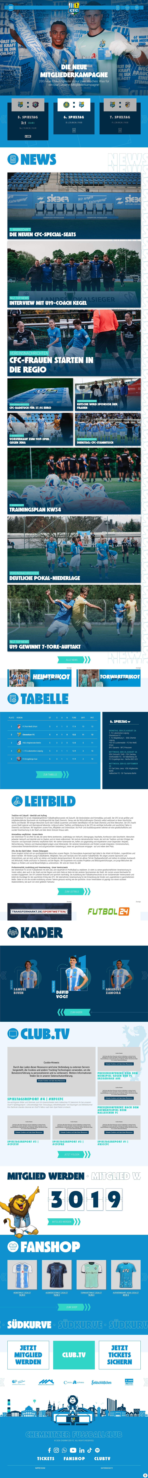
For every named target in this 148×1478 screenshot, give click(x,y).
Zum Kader (76, 1012)
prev (15, 65)
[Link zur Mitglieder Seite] (137, 7)
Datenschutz (107, 1468)
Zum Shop (71, 1307)
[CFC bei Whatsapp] (64, 1450)
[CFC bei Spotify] (97, 1450)
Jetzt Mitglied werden (28, 1355)
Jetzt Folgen (71, 1154)
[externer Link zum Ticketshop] (118, 7)
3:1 (23, 123)
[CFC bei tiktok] (89, 1450)
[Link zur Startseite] (74, 15)
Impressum (40, 1468)
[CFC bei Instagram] (56, 1450)
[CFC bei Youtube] (73, 1450)
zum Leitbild (72, 891)
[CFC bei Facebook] (49, 1450)
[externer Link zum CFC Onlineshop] (128, 7)
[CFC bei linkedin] (81, 1450)
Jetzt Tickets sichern (119, 1355)
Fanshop (74, 1459)
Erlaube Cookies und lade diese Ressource (51, 1081)
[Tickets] (74, 131)
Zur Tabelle (50, 774)
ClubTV (102, 1459)
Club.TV (74, 1355)
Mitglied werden (61, 1221)
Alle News (72, 659)
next (133, 65)
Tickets (46, 1459)
